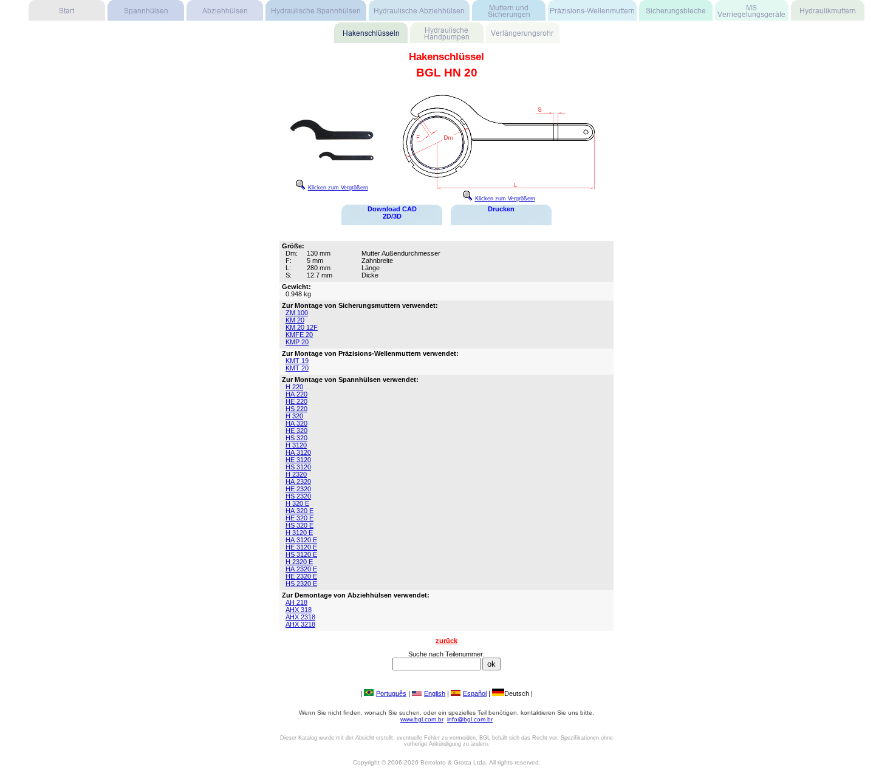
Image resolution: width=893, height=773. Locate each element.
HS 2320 (298, 496)
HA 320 (296, 423)
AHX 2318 (300, 617)
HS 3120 (298, 467)
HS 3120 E (301, 554)
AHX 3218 (300, 624)
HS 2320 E (301, 583)
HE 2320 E (301, 576)
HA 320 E (299, 510)
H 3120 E (299, 532)
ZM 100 (297, 312)
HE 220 (296, 401)
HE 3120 (298, 459)
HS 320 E (299, 525)
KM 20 (295, 320)
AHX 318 (299, 609)
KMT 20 (297, 368)
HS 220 (296, 408)
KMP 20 (297, 342)
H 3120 (296, 445)
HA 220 (296, 394)
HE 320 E (299, 518)
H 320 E (297, 503)
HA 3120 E (301, 539)
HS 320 (296, 437)
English (434, 693)
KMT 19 (297, 360)
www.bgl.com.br (421, 719)
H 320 (294, 416)
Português (391, 693)
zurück (446, 640)
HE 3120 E (301, 547)
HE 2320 (298, 488)
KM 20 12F (302, 327)
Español (475, 693)
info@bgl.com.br (470, 719)
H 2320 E (299, 561)
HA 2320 (298, 481)
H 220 (294, 386)
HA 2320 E (301, 569)
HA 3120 (298, 452)
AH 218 (296, 602)
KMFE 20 (299, 334)
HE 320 (296, 430)
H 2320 (296, 474)
